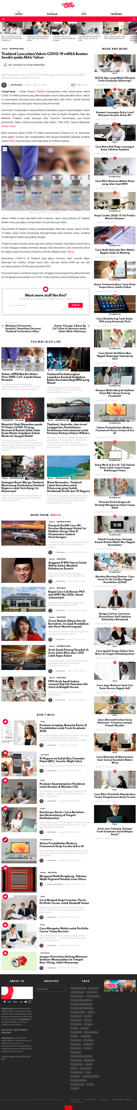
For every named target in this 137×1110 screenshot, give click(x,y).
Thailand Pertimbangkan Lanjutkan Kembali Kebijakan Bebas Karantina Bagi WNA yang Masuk (68, 378)
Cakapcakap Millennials (83, 1008)
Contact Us (75, 1100)
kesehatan (77, 1032)
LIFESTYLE (19, 370)
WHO (91, 1084)
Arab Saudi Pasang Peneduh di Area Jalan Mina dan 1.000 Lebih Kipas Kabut (68, 653)
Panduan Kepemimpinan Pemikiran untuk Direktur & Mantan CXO (62, 785)
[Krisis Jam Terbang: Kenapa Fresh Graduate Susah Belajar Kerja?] (115, 814)
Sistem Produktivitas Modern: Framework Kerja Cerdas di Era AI (61, 845)
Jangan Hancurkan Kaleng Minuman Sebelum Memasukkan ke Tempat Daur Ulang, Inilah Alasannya (63, 960)
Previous (1, 32)
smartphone (78, 1072)
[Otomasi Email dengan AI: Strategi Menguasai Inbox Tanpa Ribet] (115, 487)
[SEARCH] (134, 19)
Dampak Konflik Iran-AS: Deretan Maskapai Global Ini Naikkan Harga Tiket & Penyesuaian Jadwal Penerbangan (67, 531)
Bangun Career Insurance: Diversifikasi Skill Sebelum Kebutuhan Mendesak (115, 617)
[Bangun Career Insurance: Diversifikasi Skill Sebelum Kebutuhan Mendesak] (115, 599)
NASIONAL (61, 559)
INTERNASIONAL (62, 370)
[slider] (15, 1001)
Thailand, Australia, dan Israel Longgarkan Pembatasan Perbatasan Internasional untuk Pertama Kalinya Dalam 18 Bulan (68, 429)
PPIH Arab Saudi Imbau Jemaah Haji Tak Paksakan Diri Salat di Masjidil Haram (68, 684)
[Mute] (25, 1001)
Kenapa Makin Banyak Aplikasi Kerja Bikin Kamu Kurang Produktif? (115, 393)
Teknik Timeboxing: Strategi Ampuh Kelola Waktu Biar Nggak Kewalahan (115, 542)
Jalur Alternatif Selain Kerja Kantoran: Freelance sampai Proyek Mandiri (114, 723)
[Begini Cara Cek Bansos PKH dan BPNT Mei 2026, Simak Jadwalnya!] (23, 599)
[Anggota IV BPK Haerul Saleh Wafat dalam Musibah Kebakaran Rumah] (23, 570)
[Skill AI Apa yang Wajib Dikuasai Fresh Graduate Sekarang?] (13, 28)
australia (94, 988)
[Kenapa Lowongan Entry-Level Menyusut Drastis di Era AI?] (38, 28)
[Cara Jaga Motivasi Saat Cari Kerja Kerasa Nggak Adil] (115, 671)
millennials (77, 1048)
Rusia (75, 1068)
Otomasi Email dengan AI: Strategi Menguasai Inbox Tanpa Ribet (115, 505)
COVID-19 (77, 1016)
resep (89, 1064)
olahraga (77, 1052)
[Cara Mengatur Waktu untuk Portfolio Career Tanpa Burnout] (19, 936)
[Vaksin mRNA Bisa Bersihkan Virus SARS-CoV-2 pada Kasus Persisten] (22, 359)
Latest (19, 14)
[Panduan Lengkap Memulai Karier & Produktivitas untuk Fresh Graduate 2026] (19, 732)
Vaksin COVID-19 (91, 1076)
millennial (89, 1044)
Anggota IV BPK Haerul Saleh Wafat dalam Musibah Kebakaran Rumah (67, 566)
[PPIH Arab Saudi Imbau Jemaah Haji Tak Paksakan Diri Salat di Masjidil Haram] (23, 689)
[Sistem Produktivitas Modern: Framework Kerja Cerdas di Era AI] (19, 850)
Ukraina (76, 1076)
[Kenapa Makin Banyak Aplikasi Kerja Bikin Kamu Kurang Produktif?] (115, 376)
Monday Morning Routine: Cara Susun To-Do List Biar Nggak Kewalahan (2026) (114, 579)
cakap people (79, 1012)
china (91, 1012)
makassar (77, 1040)
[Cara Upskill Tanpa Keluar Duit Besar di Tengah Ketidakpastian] (115, 636)
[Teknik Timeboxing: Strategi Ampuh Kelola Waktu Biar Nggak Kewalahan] (115, 525)
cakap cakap (93, 996)
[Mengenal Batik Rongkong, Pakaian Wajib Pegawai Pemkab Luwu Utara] (19, 880)
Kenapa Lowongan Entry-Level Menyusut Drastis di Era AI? (38, 39)
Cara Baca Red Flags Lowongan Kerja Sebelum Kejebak (64, 39)
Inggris (89, 1024)
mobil (88, 1048)
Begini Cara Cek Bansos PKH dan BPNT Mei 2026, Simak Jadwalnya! (66, 595)
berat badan (78, 992)
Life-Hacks (19, 420)
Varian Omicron (79, 1080)
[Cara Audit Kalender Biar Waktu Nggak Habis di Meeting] (115, 235)
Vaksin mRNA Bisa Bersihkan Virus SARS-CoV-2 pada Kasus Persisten (21, 377)
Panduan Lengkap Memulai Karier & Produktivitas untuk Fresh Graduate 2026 (63, 728)
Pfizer (12, 141)
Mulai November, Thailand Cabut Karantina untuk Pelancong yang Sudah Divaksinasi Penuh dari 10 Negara (68, 487)
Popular (52, 14)
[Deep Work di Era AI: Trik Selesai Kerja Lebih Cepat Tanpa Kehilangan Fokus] (115, 450)
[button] (17, 995)
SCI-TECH (45, 755)
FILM (88, 1016)
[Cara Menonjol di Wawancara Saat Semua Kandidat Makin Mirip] (115, 742)
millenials (76, 1044)
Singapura (86, 1068)
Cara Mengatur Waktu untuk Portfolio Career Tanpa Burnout (63, 930)
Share (5, 149)
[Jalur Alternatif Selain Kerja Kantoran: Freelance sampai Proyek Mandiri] (115, 705)
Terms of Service (89, 1100)
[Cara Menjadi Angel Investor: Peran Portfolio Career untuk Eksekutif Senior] (19, 907)
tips (88, 1072)
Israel (75, 1028)
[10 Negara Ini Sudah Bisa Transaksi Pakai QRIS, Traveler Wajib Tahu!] (19, 763)
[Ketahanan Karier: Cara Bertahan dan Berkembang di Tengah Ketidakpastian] (19, 819)
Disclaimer (104, 1100)
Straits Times (8, 126)
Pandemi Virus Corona (82, 1056)
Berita (50, 370)
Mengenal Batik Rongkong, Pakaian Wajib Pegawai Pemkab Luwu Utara (62, 878)
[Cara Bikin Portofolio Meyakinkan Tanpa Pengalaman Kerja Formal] (115, 780)
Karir (43, 721)
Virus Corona (78, 1084)
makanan (86, 1036)
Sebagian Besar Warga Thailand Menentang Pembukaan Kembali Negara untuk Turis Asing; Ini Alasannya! (22, 487)
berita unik (92, 992)
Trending (116, 14)
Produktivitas (46, 840)
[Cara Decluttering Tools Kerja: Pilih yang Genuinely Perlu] (115, 304)
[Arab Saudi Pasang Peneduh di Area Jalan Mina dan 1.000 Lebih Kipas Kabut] (23, 657)
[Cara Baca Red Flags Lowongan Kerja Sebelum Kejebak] (64, 28)
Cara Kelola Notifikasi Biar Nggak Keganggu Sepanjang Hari (115, 356)
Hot (83, 14)
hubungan (77, 1020)
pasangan (77, 1060)
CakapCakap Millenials (82, 1000)
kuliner (75, 1036)
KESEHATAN (7, 370)
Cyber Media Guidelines (121, 1100)
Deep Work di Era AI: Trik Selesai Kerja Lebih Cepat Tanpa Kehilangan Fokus (115, 468)
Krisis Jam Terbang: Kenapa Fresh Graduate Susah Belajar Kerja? (115, 832)
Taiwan (70, 251)
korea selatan (92, 1032)
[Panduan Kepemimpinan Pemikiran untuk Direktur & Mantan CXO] (19, 791)
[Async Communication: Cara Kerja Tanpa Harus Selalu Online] (115, 270)
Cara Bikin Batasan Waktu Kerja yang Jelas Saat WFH (89, 39)
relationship (77, 1064)
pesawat (90, 1060)
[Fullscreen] (29, 1001)
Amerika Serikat (79, 988)
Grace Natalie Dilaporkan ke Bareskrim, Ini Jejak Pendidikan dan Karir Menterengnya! (68, 624)
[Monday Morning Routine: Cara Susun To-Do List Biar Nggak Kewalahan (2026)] (115, 562)
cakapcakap (78, 996)
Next (135, 32)
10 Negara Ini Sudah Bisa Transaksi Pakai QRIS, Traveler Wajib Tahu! (61, 760)
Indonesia (77, 1024)
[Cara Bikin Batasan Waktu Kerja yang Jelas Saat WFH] (90, 28)
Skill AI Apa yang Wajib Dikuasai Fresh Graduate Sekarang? (11, 39)
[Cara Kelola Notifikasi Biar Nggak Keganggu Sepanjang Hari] (115, 338)
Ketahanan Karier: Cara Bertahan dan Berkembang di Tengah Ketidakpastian (61, 815)
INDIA (88, 1020)
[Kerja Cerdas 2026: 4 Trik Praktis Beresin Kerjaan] (115, 28)
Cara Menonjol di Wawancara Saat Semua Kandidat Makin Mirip (114, 760)
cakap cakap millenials (82, 1004)
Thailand (40, 91)
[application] (17, 995)
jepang (85, 1028)
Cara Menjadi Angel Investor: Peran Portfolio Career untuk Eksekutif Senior (64, 902)
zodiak (75, 1088)
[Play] (4, 1001)
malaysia (89, 1040)
